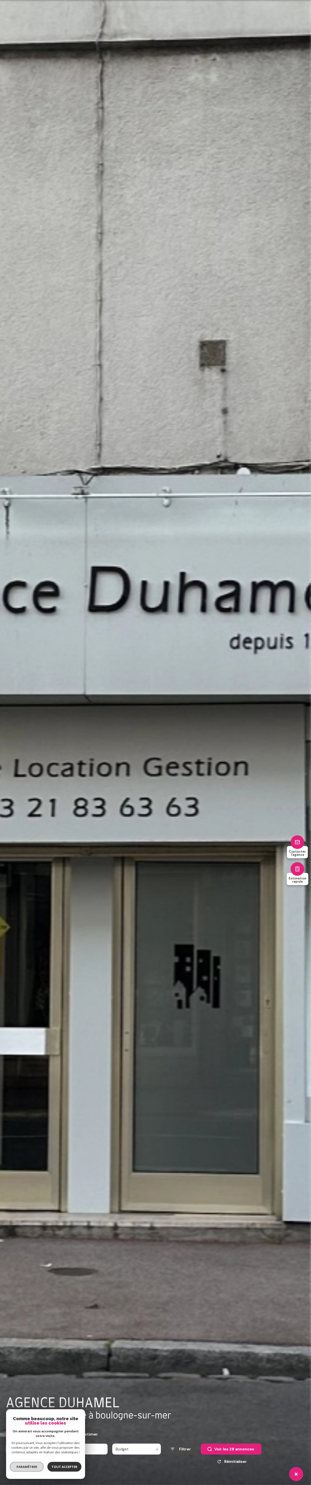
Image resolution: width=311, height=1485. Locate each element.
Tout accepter (64, 1467)
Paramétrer (27, 1467)
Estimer (90, 1434)
